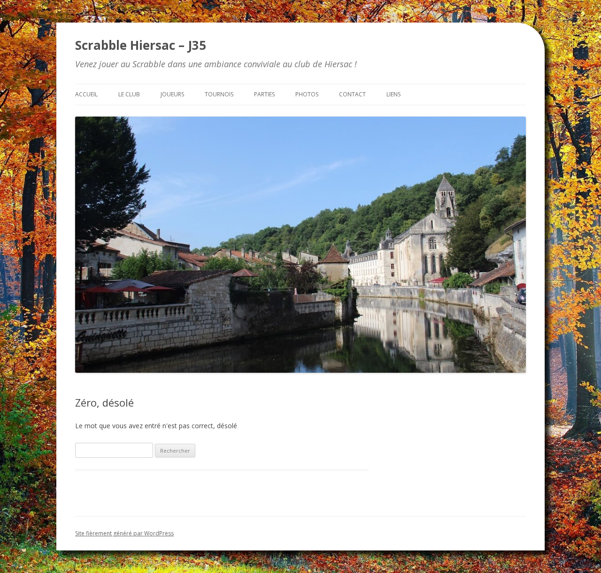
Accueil (86, 94)
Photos (306, 94)
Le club (129, 94)
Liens (393, 94)
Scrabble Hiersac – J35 (140, 45)
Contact (352, 94)
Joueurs (172, 94)
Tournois (219, 94)
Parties (264, 94)
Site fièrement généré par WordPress (124, 533)
